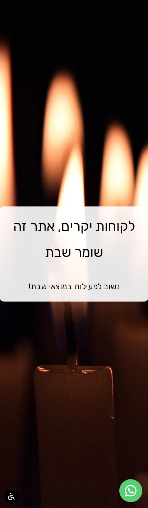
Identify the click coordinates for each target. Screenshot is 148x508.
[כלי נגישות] (11, 496)
